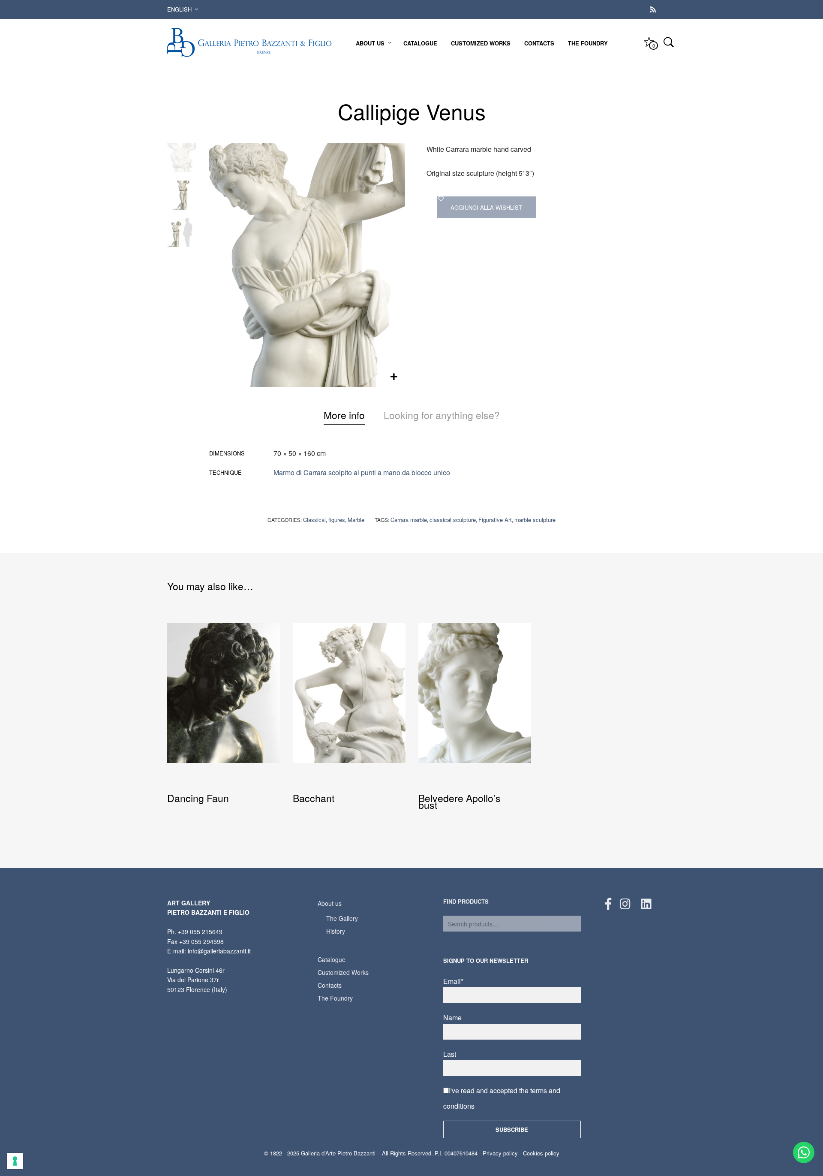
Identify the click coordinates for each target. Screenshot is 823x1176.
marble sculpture (535, 520)
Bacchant (313, 798)
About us (370, 43)
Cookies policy (541, 1153)
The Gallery (342, 918)
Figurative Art (495, 520)
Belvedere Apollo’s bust (459, 801)
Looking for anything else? (442, 415)
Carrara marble (408, 520)
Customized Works (481, 43)
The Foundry (588, 43)
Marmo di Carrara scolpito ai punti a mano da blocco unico (361, 472)
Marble (356, 520)
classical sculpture (453, 520)
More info (344, 415)
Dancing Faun (198, 798)
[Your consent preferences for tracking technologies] (15, 1161)
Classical (314, 520)
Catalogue (420, 43)
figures (336, 520)
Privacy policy (500, 1153)
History (335, 931)
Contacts (539, 43)
